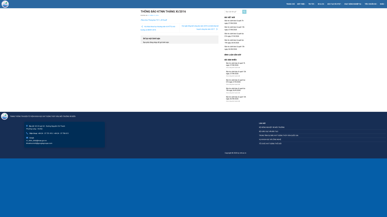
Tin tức (311, 4)
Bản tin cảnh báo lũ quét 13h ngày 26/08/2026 (234, 48)
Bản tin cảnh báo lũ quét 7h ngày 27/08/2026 (234, 22)
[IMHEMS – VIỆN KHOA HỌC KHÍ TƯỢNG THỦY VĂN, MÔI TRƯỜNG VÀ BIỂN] (7, 4)
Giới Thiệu (301, 4)
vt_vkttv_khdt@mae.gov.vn (36, 141)
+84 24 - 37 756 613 (61, 133)
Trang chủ (290, 4)
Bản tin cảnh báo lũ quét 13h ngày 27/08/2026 (234, 28)
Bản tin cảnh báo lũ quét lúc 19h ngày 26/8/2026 (234, 41)
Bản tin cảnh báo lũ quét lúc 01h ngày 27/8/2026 (234, 35)
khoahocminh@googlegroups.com (39, 143)
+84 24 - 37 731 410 (45, 133)
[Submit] (244, 12)
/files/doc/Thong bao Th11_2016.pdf (154, 20)
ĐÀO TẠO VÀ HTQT (334, 4)
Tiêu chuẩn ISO (370, 4)
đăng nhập (153, 42)
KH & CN (321, 4)
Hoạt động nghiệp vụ (352, 4)
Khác (382, 4)
